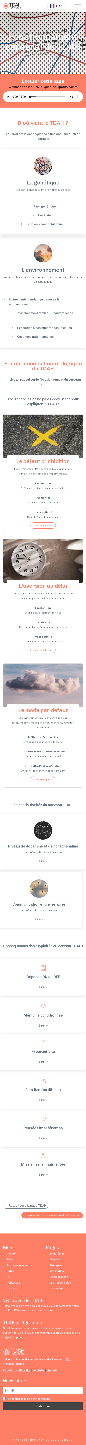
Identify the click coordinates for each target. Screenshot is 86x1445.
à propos (15, 1337)
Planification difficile (43, 1090)
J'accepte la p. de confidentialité (29, 1398)
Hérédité (44, 215)
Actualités (13, 1282)
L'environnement (43, 270)
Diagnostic (56, 1259)
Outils (10, 1271)
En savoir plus (43, 779)
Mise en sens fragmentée (43, 1164)
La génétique (43, 182)
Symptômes (57, 1253)
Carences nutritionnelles (35, 337)
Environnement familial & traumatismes (44, 313)
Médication (57, 1271)
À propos (12, 1288)
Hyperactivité (43, 1051)
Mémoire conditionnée (43, 1015)
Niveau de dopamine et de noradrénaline (43, 846)
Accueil (11, 1253)
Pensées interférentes (43, 1128)
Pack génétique (44, 206)
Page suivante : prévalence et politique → (52, 1215)
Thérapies (56, 1265)
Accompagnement (18, 1265)
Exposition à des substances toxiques (44, 328)
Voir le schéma (43, 525)
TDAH (10, 1259)
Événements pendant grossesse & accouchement (34, 302)
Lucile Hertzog (65, 1440)
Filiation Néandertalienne (44, 224)
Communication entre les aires (39, 904)
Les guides (56, 1288)
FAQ (9, 1276)
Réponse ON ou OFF (43, 977)
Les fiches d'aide (60, 1282)
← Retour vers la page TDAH (25, 1205)
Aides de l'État (59, 1276)
